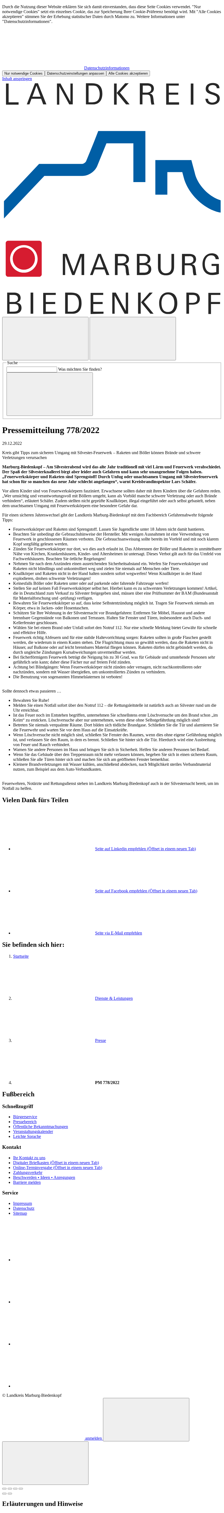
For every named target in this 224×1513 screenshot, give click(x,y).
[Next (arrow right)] (10, 1493)
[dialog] (112, 40)
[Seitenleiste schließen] (45, 1463)
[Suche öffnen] (45, 338)
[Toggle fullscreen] (15, 1488)
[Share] (10, 1488)
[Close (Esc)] (4, 1488)
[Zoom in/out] (21, 1488)
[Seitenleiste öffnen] (133, 338)
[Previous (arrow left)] (4, 1493)
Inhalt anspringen (17, 78)
